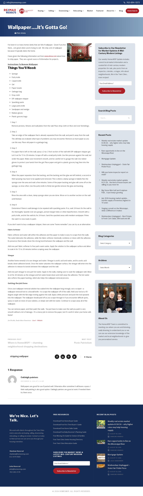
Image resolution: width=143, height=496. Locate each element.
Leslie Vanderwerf (116, 461)
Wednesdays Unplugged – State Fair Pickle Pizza (116, 165)
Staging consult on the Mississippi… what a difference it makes (115, 209)
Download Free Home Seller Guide (65, 428)
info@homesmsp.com (16, 2)
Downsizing (63, 10)
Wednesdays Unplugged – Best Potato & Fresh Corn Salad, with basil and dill (117, 217)
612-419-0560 (14, 456)
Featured (99, 10)
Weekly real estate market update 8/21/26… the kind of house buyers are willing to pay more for (116, 182)
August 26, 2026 (115, 471)
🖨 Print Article (20, 33)
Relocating (77, 10)
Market (90, 10)
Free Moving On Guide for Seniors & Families (69, 436)
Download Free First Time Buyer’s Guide (67, 424)
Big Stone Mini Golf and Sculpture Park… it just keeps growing (114, 191)
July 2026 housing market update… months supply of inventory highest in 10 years (116, 200)
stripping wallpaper (19, 356)
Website (39, 320)
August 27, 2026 (115, 458)
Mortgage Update (109, 158)
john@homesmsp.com (17, 469)
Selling (51, 10)
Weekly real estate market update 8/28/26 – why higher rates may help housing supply (116, 142)
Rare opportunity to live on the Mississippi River (113, 151)
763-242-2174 (14, 472)
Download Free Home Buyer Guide (65, 421)
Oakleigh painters (29, 377)
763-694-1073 (133, 2)
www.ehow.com (50, 56)
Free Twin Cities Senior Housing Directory (68, 439)
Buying (40, 10)
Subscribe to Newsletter (111, 91)
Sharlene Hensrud (16, 451)
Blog (121, 10)
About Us (110, 10)
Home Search (132, 11)
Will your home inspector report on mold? (115, 173)
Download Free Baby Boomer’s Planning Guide (69, 432)
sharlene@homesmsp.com (19, 454)
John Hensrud (14, 466)
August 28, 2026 (115, 434)
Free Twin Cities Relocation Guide (65, 443)
